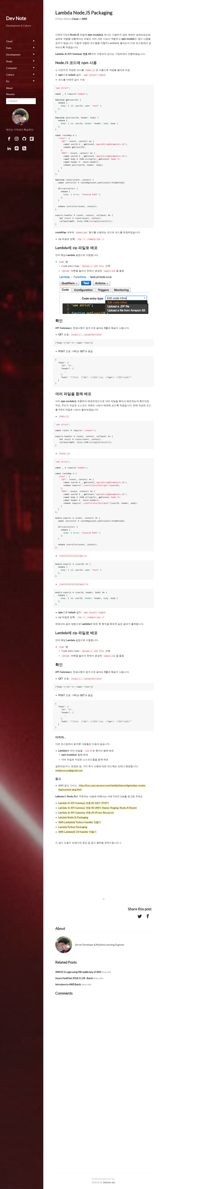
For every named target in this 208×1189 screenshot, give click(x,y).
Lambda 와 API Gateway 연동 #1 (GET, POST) (83, 803)
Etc (7, 81)
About (9, 88)
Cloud (75, 18)
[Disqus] (103, 1041)
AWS (84, 18)
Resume (10, 94)
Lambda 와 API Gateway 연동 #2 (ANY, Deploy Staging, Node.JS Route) (97, 807)
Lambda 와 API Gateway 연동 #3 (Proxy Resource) (86, 812)
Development (13, 54)
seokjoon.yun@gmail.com (69, 770)
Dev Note (16, 18)
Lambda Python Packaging (72, 827)
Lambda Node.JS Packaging (73, 817)
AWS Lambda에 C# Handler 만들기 (77, 831)
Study (9, 61)
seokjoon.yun (109, 1182)
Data (8, 47)
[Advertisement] (103, 869)
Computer (11, 68)
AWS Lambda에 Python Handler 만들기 (79, 822)
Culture (10, 74)
